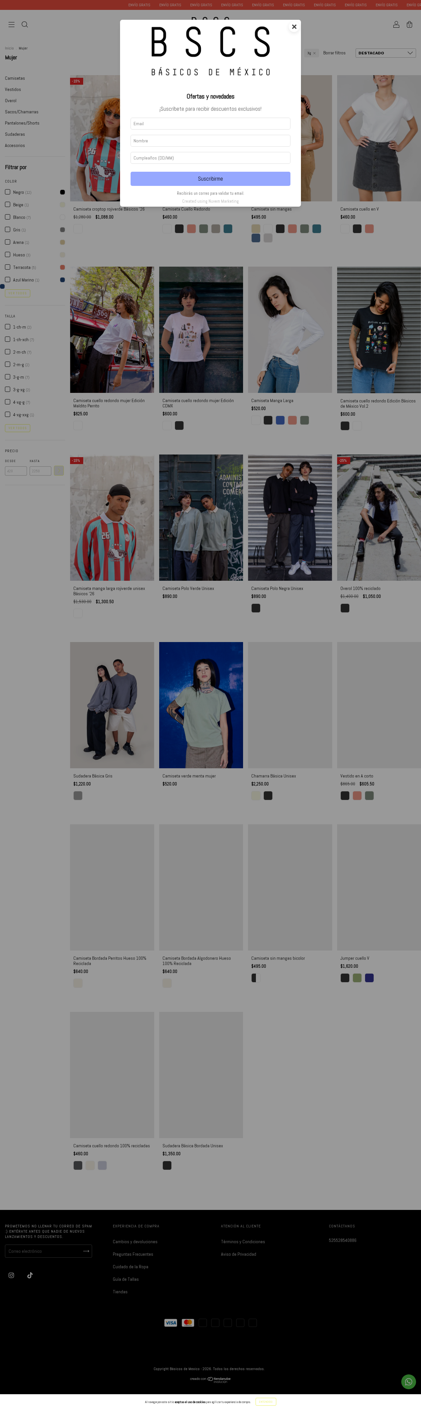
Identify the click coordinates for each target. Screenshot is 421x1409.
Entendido (266, 1401)
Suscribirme (210, 178)
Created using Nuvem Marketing (210, 201)
